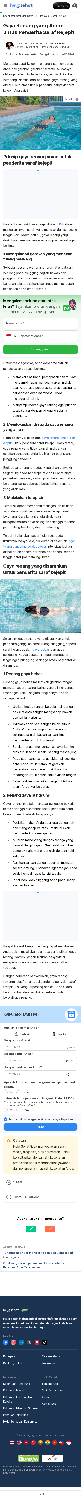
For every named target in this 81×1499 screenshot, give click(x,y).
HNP (60, 224)
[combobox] (68, 1060)
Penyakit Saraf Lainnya (53, 15)
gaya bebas (41, 649)
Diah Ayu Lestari (28, 54)
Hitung (40, 1126)
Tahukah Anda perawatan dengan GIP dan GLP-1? (39, 1098)
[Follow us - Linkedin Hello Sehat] (21, 1342)
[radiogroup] (40, 1034)
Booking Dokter (13, 1363)
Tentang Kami (50, 1383)
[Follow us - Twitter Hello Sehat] (29, 1342)
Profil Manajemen (53, 1390)
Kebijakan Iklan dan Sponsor (21, 1408)
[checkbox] (5, 1119)
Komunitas (49, 1363)
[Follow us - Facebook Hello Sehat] (5, 1342)
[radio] (6, 1092)
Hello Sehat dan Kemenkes (20, 1421)
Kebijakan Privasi (13, 1390)
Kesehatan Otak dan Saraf (18, 15)
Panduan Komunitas (15, 1414)
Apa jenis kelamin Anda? (21, 1028)
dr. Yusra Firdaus (55, 43)
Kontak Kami (49, 1403)
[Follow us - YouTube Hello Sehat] (37, 1342)
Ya (10, 1092)
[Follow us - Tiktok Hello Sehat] (44, 1342)
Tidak (25, 1092)
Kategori (9, 1356)
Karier (45, 1397)
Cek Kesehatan (52, 1356)
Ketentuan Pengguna (16, 1383)
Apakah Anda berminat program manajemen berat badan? (39, 1084)
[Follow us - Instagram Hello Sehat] (13, 1342)
